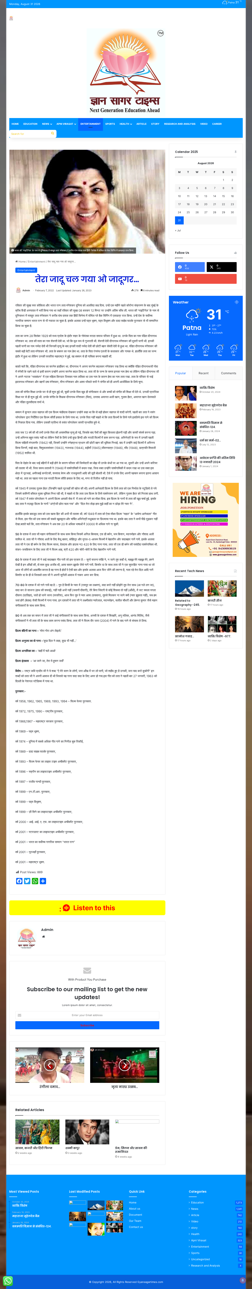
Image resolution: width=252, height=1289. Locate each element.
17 (179, 204)
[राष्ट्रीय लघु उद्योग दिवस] (114, 1216)
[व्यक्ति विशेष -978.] (77, 1205)
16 (232, 196)
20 (205, 204)
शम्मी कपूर (72, 1148)
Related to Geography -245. (187, 603)
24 (179, 212)
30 (232, 212)
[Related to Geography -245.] (189, 588)
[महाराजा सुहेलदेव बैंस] (186, 410)
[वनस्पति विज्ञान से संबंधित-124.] (186, 428)
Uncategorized (200, 1259)
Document (135, 1214)
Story (155, 123)
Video (204, 123)
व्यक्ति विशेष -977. (219, 636)
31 (179, 220)
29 (223, 212)
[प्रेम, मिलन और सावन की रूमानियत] (137, 1132)
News (45, 123)
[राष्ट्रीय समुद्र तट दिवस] (77, 1227)
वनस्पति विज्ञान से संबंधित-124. (211, 425)
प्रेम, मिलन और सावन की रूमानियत (131, 1150)
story (194, 1227)
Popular (180, 373)
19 (197, 204)
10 (179, 196)
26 (197, 212)
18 (188, 204)
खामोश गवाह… (184, 636)
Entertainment (91, 123)
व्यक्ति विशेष (207, 388)
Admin (26, 290)
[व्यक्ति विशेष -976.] (96, 1216)
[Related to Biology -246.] (96, 1229)
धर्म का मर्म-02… (210, 440)
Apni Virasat (65, 123)
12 (197, 196)
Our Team (135, 1220)
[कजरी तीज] (222, 588)
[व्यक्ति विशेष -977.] (222, 624)
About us (134, 1208)
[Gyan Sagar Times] (11, 18)
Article (141, 123)
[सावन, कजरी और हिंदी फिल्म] (37, 1132)
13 (205, 196)
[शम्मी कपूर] (87, 1132)
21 (214, 204)
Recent (203, 373)
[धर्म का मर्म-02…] (186, 445)
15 (223, 196)
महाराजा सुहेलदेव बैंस (213, 405)
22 (223, 204)
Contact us (136, 1227)
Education (30, 123)
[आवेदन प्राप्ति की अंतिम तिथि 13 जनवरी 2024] (186, 463)
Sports (110, 123)
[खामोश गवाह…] (189, 624)
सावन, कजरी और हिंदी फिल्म (33, 1148)
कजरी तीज (215, 601)
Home (15, 123)
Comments (228, 373)
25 (188, 212)
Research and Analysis (179, 123)
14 (214, 196)
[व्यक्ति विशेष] (186, 393)
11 (188, 196)
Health (124, 123)
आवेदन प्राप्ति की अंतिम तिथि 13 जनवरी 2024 (217, 460)
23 (232, 204)
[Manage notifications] (243, 1280)
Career (217, 123)
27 (205, 212)
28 (214, 212)
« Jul (178, 230)
